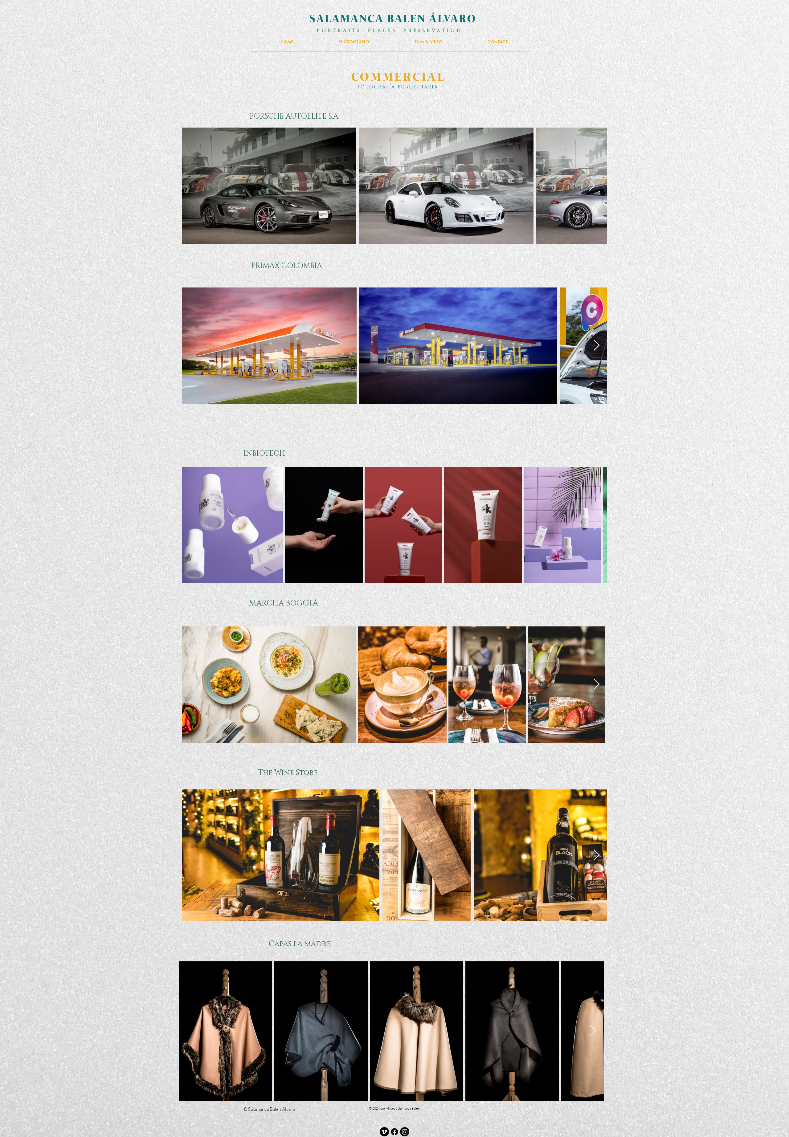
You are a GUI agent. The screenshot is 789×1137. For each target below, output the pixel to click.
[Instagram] (404, 1131)
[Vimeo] (384, 1131)
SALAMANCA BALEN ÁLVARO (392, 19)
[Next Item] (591, 186)
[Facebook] (394, 1131)
